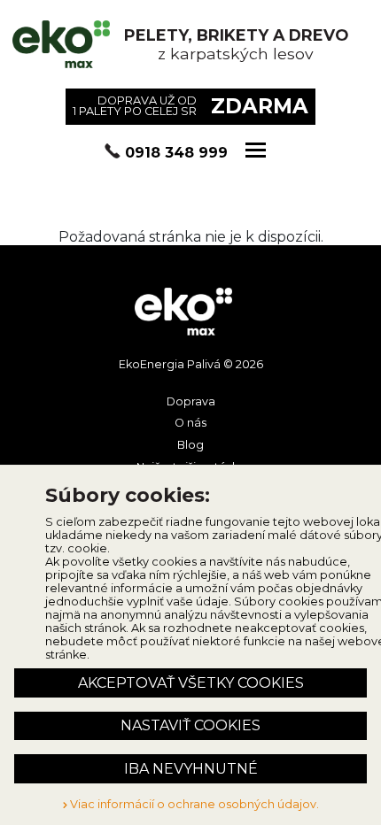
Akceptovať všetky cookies (191, 683)
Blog (190, 444)
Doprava (191, 401)
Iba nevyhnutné (191, 768)
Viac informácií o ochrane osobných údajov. (193, 804)
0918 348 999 (176, 152)
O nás (190, 422)
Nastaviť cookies (190, 725)
